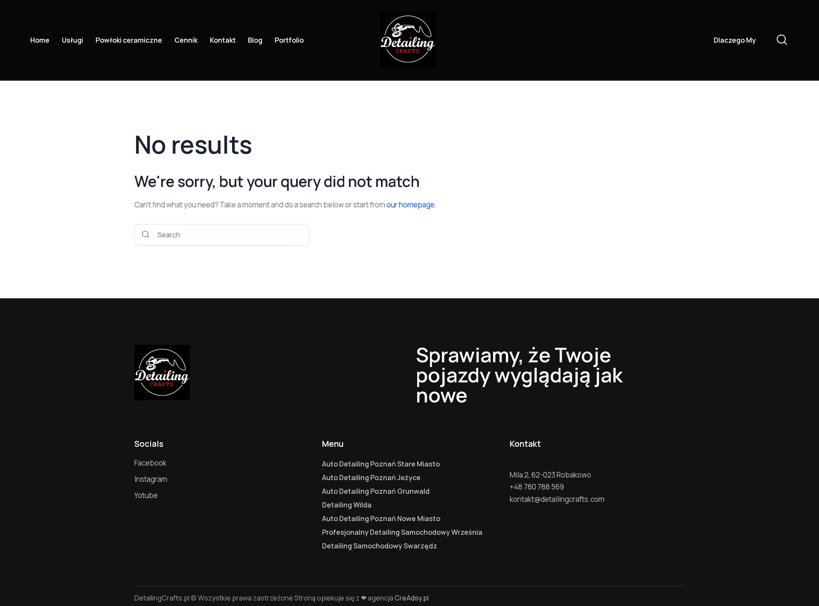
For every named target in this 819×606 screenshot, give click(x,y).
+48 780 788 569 (537, 487)
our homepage (410, 205)
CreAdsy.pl (412, 598)
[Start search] (145, 235)
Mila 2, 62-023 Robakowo (550, 475)
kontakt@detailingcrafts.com (557, 499)
